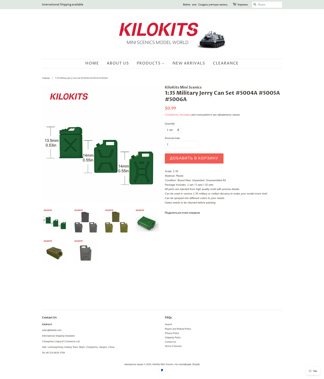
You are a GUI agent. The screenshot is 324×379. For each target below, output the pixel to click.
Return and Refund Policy (178, 329)
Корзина (243, 4)
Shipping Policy (173, 337)
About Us (118, 63)
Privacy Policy (172, 333)
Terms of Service (173, 346)
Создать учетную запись (213, 4)
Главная (46, 78)
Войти (186, 4)
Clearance (226, 63)
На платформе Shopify (187, 364)
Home (92, 63)
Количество (172, 138)
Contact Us (170, 342)
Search (168, 324)
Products (149, 63)
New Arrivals (188, 63)
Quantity (170, 123)
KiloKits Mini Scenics (163, 364)
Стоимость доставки (178, 114)
